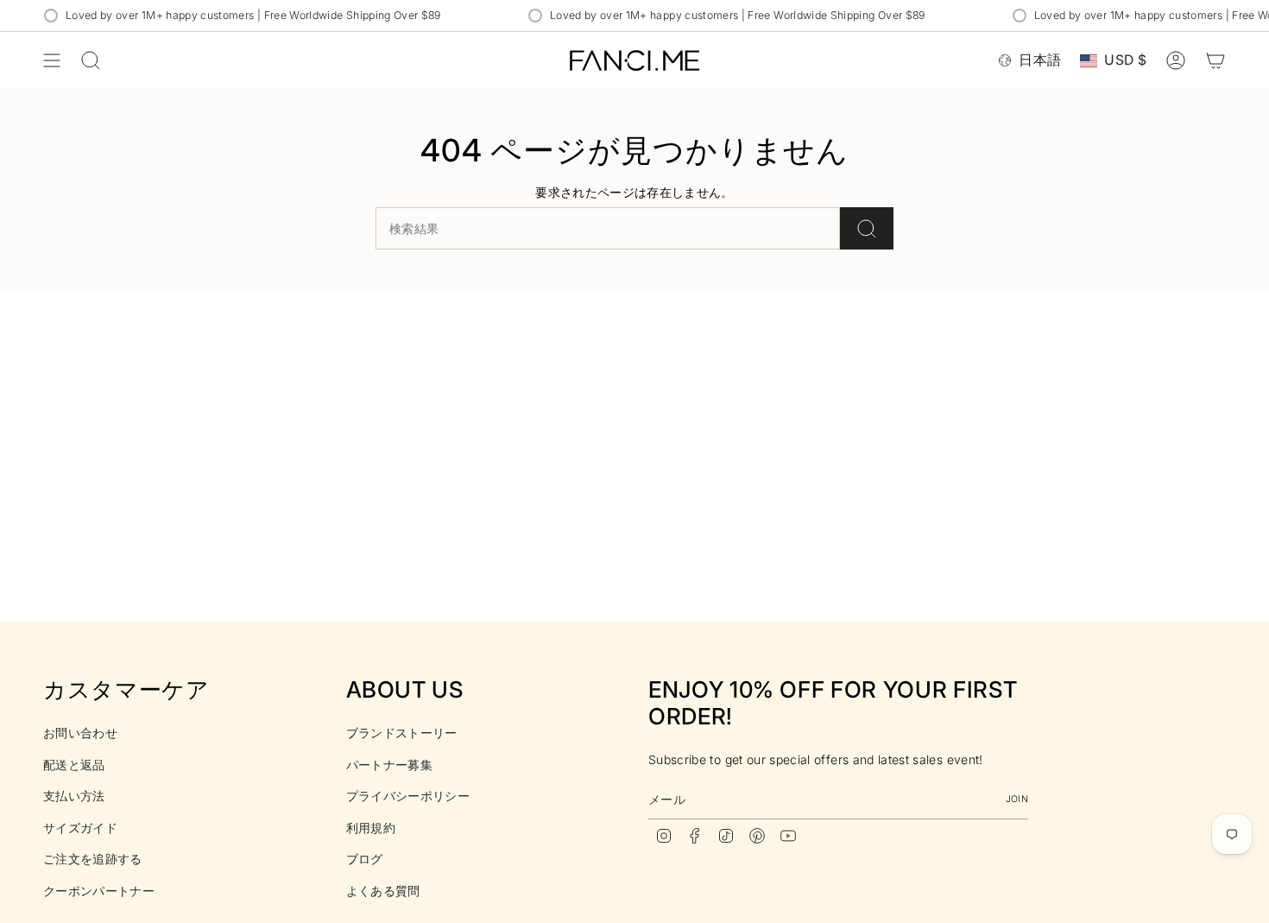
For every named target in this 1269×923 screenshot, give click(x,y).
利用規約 (370, 827)
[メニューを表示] (52, 60)
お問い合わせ (80, 732)
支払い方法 (74, 795)
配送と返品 (74, 764)
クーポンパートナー (99, 890)
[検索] (866, 228)
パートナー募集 (389, 764)
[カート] (1215, 60)
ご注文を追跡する (92, 858)
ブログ (364, 858)
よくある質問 (383, 890)
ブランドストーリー (402, 732)
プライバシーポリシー (408, 795)
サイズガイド (80, 827)
